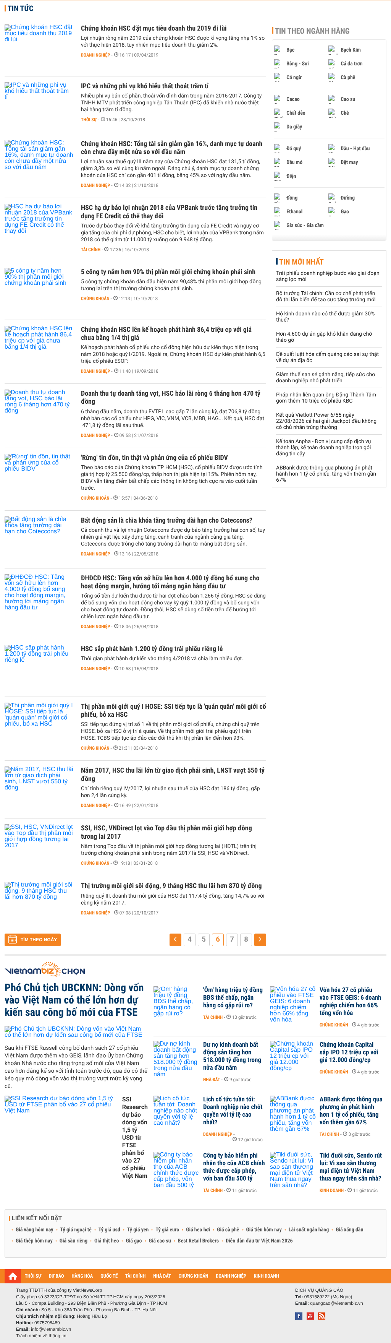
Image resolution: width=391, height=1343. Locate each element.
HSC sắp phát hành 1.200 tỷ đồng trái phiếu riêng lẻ (152, 649)
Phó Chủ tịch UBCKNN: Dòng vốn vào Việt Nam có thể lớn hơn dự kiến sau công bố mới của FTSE (74, 999)
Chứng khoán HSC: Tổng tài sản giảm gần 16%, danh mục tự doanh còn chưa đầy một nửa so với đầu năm (171, 148)
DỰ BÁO (56, 1276)
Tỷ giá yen (138, 1230)
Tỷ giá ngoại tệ (76, 1230)
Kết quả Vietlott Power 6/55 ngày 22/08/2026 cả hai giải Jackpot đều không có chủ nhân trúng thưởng (326, 421)
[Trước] (175, 940)
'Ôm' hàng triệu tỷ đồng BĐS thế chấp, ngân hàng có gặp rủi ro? (233, 997)
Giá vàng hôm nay (34, 1230)
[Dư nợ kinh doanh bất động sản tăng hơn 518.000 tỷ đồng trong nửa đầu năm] (176, 1056)
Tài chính (90, 249)
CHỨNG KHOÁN (193, 1276)
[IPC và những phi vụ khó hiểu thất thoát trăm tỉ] (39, 105)
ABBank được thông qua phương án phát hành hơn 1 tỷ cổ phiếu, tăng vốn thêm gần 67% (326, 474)
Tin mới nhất (301, 261)
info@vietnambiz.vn (51, 1329)
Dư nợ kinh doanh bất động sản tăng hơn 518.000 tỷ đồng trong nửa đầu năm (232, 1056)
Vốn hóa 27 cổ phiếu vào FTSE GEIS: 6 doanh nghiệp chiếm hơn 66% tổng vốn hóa (350, 1001)
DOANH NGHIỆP (231, 1276)
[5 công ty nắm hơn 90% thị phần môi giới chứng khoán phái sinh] (39, 291)
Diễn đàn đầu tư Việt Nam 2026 (259, 1241)
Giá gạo (134, 1241)
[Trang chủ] (12, 1276)
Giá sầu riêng (73, 1241)
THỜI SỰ (33, 1276)
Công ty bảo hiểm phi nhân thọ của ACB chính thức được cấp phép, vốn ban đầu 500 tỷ (234, 1167)
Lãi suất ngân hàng (309, 1230)
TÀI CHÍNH (135, 1276)
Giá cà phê (228, 1230)
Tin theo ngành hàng (312, 31)
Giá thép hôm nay (34, 1241)
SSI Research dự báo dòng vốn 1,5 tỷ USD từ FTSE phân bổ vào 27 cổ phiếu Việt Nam (135, 1137)
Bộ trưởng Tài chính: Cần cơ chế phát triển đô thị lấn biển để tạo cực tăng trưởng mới (326, 297)
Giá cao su (160, 1241)
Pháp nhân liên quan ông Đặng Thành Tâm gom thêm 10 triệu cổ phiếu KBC (326, 398)
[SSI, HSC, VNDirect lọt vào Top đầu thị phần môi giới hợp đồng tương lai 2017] (39, 847)
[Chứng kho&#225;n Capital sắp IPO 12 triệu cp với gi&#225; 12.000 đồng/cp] (293, 1056)
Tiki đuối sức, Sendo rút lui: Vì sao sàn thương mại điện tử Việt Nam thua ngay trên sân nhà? (351, 1167)
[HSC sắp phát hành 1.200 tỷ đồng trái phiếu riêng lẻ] (39, 668)
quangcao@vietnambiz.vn (336, 1303)
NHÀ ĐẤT (162, 1276)
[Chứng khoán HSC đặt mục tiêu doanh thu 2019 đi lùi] (39, 47)
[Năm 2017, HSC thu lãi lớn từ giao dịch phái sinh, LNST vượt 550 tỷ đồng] (39, 789)
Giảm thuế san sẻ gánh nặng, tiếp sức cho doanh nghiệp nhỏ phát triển (325, 378)
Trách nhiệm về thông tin (41, 1335)
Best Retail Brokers (198, 1241)
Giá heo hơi (198, 1230)
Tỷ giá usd (109, 1230)
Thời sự (89, 119)
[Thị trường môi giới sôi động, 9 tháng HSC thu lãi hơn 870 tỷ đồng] (39, 905)
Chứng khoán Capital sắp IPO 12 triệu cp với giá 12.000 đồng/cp (349, 1052)
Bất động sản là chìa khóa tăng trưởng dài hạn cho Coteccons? (166, 520)
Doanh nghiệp (95, 55)
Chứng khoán (95, 298)
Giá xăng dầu (349, 1230)
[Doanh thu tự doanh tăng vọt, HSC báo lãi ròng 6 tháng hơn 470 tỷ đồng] (39, 412)
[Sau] (260, 940)
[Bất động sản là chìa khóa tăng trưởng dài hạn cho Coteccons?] (39, 539)
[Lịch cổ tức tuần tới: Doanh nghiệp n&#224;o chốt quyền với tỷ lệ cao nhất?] (176, 1111)
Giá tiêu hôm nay (264, 1230)
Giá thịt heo (106, 1241)
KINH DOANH (266, 1276)
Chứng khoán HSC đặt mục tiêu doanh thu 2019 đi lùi (154, 28)
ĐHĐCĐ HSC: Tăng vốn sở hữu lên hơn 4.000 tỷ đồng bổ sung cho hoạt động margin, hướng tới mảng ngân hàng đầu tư (170, 582)
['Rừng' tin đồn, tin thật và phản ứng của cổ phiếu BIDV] (39, 477)
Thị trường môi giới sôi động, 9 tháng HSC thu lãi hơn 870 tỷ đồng (171, 886)
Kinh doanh (332, 1190)
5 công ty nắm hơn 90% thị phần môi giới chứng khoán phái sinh (168, 272)
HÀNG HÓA (82, 1276)
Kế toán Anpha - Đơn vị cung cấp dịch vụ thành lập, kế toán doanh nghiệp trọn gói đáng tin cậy (323, 447)
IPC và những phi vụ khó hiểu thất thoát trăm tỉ (144, 86)
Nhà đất (211, 1079)
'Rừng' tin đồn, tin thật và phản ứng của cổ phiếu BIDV (154, 458)
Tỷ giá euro (167, 1230)
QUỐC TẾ (109, 1276)
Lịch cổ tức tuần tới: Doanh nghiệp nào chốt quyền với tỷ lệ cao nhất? (232, 1111)
